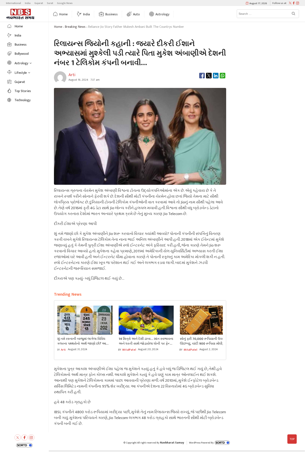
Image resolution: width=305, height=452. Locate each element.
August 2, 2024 (208, 349)
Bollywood (22, 54)
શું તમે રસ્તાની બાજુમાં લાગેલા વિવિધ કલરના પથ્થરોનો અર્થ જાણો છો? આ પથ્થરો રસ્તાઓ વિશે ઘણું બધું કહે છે (81, 341)
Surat (50, 3)
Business (111, 14)
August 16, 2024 (78, 79)
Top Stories (23, 91)
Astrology (162, 14)
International (13, 3)
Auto (136, 14)
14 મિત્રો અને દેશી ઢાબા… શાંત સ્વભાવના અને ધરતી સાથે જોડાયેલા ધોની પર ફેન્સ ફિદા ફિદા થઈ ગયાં (146, 341)
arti (63, 349)
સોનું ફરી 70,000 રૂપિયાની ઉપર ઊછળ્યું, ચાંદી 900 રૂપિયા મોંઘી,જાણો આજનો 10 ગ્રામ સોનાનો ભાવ (205, 341)
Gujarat (38, 3)
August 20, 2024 (148, 349)
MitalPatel (129, 349)
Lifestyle (21, 73)
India (27, 3)
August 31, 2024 (77, 349)
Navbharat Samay (172, 442)
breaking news (75, 27)
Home (63, 14)
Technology (22, 100)
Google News (65, 3)
